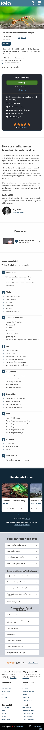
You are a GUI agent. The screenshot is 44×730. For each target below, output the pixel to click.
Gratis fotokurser (27, 707)
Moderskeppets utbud (22, 525)
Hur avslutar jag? (12, 635)
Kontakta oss (26, 678)
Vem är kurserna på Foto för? (15, 557)
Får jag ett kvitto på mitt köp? (16, 653)
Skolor (3, 694)
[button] (33, 3)
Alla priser (4, 697)
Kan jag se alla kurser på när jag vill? (17, 576)
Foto (3, 685)
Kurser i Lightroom (27, 716)
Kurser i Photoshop (28, 713)
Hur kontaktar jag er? (13, 602)
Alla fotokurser (5, 707)
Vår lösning (22, 90)
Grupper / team (6, 691)
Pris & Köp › (22, 82)
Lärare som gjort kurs (28, 691)
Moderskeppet (19, 726)
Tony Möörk (22, 38)
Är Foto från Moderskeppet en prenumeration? (16, 564)
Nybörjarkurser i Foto (28, 710)
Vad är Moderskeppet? (13, 551)
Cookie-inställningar (28, 700)
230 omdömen (33, 663)
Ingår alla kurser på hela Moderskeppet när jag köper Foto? (20, 621)
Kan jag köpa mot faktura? (15, 646)
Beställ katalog (26, 694)
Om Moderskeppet (27, 685)
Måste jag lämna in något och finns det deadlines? (18, 595)
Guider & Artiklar (6, 719)
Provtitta (6, 44)
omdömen (25, 127)
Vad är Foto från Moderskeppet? (16, 545)
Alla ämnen (25, 688)
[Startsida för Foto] (8, 3)
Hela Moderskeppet (7, 688)
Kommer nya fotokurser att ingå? (17, 588)
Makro (27, 519)
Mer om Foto (13, 678)
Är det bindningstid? (13, 628)
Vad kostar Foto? (12, 615)
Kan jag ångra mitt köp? (14, 641)
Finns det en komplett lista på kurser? (18, 582)
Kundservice (26, 697)
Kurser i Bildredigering (28, 719)
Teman (3, 710)
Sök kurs (4, 716)
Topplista (4, 713)
